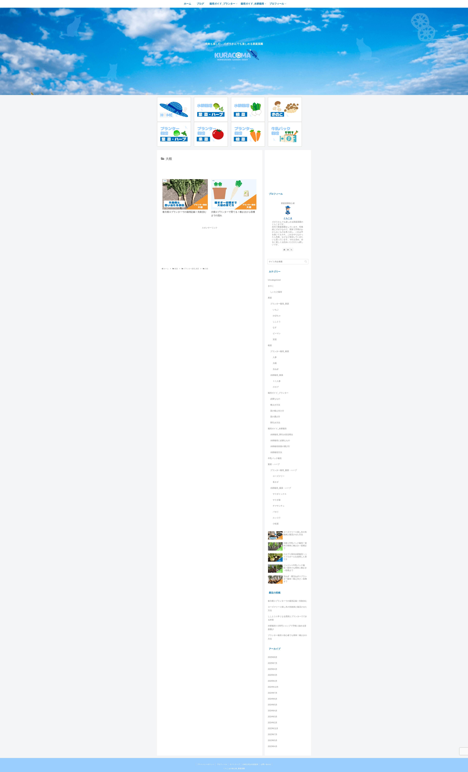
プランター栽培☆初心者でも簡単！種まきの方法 (287, 637)
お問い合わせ (266, 764)
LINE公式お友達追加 (250, 764)
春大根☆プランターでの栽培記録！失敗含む (287, 601)
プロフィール (222, 764)
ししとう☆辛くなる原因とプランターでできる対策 (287, 618)
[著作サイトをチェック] (284, 249)
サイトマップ (235, 764)
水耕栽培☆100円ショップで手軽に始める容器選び (287, 627)
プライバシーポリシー (205, 764)
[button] (306, 261)
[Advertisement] (209, 168)
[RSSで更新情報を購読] (291, 249)
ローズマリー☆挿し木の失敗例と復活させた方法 (287, 608)
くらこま (287, 218)
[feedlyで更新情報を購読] (287, 249)
